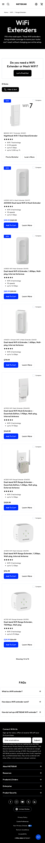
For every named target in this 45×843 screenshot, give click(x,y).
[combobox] (7, 5)
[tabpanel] (22, 370)
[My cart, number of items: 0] (41, 4)
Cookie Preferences (22, 821)
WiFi (11, 12)
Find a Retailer (12, 157)
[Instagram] (16, 802)
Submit (37, 740)
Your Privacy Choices (20, 825)
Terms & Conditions (22, 830)
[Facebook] (10, 802)
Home (6, 12)
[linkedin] (34, 802)
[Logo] (21, 4)
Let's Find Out (22, 73)
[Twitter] (28, 802)
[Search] (7, 5)
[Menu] (3, 4)
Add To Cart (11, 225)
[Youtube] (22, 802)
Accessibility (22, 834)
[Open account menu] (36, 4)
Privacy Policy (22, 817)
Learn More (29, 157)
